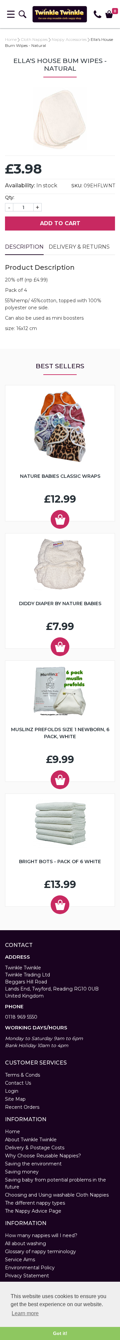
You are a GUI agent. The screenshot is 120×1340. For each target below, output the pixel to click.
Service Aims (20, 1260)
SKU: (76, 186)
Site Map (15, 1099)
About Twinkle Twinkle (31, 1140)
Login (11, 1091)
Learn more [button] (25, 1313)
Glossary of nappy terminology (40, 1252)
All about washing (25, 1243)
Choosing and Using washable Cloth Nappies (57, 1195)
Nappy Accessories (69, 39)
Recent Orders (22, 1107)
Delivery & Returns (79, 247)
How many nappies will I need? (41, 1235)
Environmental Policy (30, 1268)
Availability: (20, 185)
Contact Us (18, 1083)
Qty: (9, 197)
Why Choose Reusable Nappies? (43, 1156)
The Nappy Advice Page (33, 1211)
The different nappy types (35, 1203)
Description (24, 247)
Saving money (22, 1172)
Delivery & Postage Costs (34, 1148)
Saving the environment (33, 1164)
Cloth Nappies (34, 39)
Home (11, 39)
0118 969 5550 (21, 1017)
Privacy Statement (27, 1276)
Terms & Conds (22, 1075)
